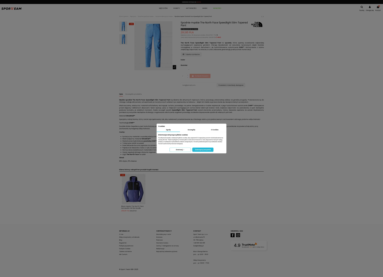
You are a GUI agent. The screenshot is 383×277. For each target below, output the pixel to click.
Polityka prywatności (126, 246)
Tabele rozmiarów (125, 251)
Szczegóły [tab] (191, 130)
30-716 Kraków (198, 240)
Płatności (159, 240)
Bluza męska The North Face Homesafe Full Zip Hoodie (132, 207)
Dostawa (159, 237)
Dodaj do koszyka (201, 76)
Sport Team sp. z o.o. (200, 234)
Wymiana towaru (162, 243)
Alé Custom (123, 254)
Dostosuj (179, 150)
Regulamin (123, 243)
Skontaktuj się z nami (163, 234)
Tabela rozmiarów (192, 54)
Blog (120, 240)
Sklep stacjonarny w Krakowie (129, 237)
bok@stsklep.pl (198, 246)
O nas (121, 234)
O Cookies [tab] (214, 130)
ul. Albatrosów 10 (199, 237)
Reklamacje (160, 249)
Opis (121, 94)
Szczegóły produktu (133, 94)
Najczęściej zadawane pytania (166, 251)
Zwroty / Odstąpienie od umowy (167, 246)
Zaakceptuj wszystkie (203, 150)
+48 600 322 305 (199, 243)
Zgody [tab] (168, 130)
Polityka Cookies (124, 249)
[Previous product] (262, 16)
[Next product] (263, 16)
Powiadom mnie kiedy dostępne (230, 85)
